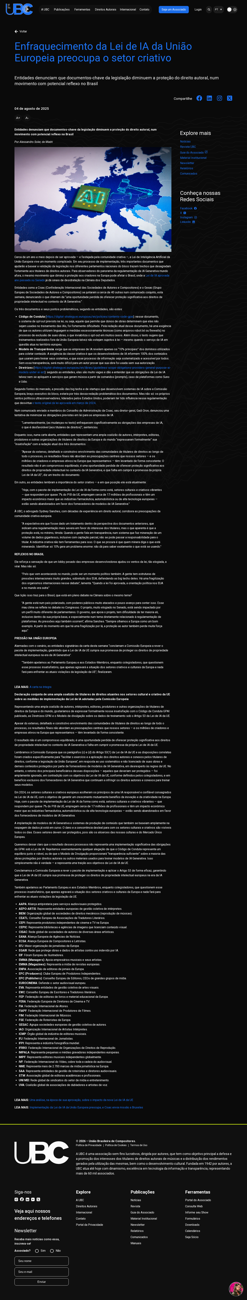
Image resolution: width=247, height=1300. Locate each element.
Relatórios (186, 168)
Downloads (192, 1224)
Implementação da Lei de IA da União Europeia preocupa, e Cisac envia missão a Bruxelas (86, 1107)
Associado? (22, 1250)
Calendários (192, 1231)
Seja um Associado (174, 9)
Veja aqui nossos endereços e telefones (38, 1214)
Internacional (84, 1212)
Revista (135, 1206)
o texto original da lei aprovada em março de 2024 (63, 403)
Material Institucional (193, 158)
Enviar (41, 1281)
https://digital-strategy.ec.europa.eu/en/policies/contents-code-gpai (89, 316)
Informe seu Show (196, 1212)
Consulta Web (194, 1206)
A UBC (80, 1200)
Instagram (186, 217)
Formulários (192, 1218)
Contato (81, 1218)
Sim (43, 1250)
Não (58, 1250)
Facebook (186, 208)
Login (198, 9)
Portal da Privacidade (89, 1224)
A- (27, 118)
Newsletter (187, 163)
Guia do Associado (192, 152)
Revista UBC (188, 146)
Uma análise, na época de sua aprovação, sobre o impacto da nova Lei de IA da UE (81, 1100)
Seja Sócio (192, 1237)
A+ (18, 118)
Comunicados (188, 173)
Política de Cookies (116, 1145)
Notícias (185, 141)
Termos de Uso (138, 1145)
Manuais (136, 1243)
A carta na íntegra (40, 687)
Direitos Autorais (86, 1206)
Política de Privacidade (89, 1145)
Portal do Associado (198, 1200)
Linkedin (185, 222)
